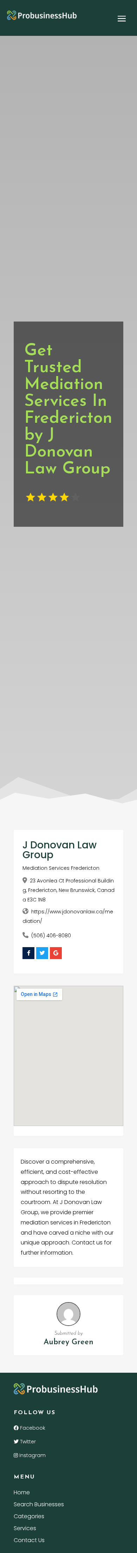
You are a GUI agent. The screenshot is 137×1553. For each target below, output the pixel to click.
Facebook (32, 1427)
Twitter (27, 1441)
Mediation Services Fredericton (60, 868)
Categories (29, 1517)
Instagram (32, 1455)
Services (25, 1529)
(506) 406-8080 (51, 935)
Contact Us (29, 1541)
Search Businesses (39, 1505)
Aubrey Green (68, 1342)
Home (22, 1493)
